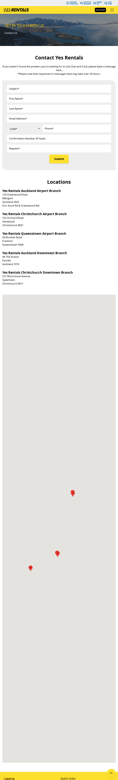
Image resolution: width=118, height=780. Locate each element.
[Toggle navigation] (112, 10)
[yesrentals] (16, 10)
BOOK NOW (100, 10)
